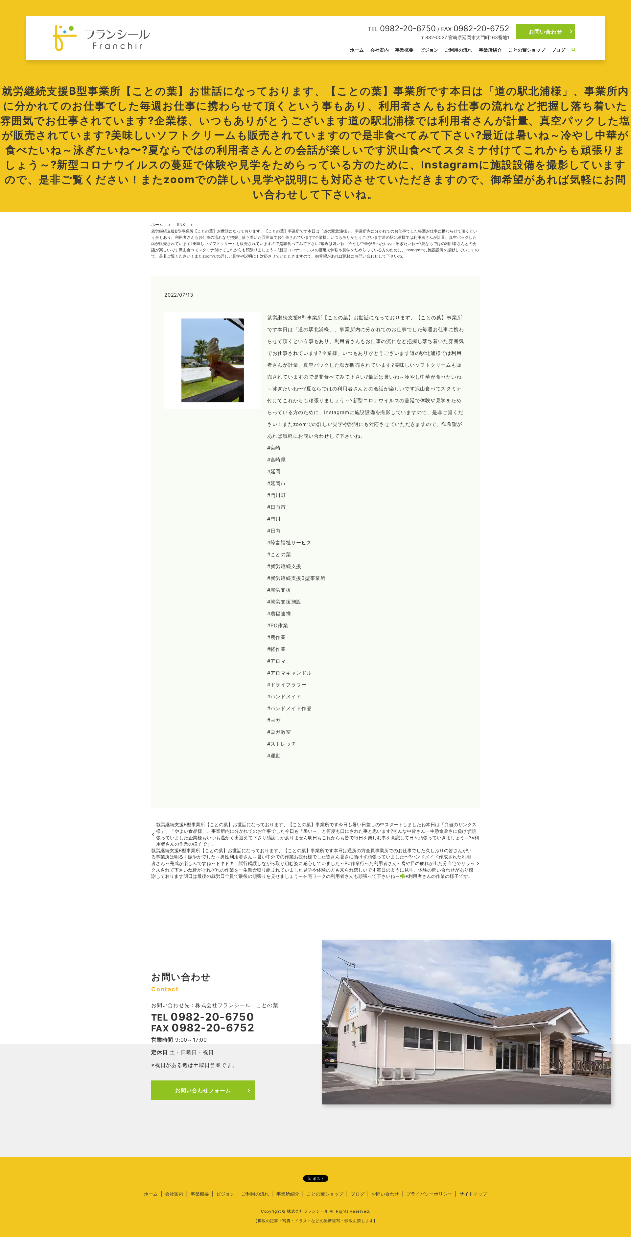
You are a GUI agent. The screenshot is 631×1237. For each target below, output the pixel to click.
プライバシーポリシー (429, 1194)
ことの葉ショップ (526, 50)
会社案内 (379, 50)
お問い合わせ (545, 31)
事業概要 (404, 50)
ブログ (558, 50)
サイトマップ (473, 1194)
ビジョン (429, 50)
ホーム (357, 50)
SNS (181, 224)
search (573, 50)
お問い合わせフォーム (203, 1090)
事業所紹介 (490, 50)
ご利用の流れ (458, 50)
